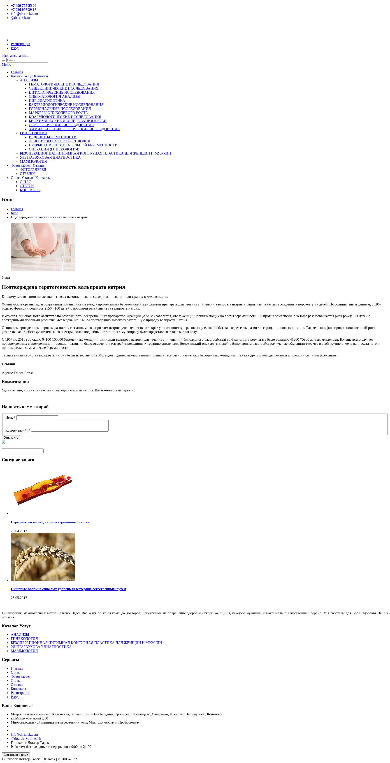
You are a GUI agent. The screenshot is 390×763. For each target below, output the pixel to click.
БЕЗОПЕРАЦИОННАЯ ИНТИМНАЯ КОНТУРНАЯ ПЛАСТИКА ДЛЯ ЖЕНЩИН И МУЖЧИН (95, 153)
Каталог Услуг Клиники (29, 76)
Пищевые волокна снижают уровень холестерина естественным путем (68, 589)
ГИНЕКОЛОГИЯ (33, 133)
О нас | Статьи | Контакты (31, 178)
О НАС (25, 182)
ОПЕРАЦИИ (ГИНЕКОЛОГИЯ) (54, 149)
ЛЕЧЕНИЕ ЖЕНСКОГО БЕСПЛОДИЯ (59, 141)
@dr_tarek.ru (20, 18)
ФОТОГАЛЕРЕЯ (33, 169)
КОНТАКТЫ (30, 190)
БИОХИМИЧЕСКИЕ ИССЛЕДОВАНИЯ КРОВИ (68, 121)
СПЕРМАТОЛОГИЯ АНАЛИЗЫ (54, 96)
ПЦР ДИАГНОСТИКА (47, 100)
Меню (6, 64)
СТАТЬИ (27, 186)
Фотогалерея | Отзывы (28, 165)
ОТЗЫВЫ (27, 174)
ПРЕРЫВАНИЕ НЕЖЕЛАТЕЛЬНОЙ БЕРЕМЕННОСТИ (73, 145)
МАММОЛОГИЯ (33, 161)
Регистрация (20, 44)
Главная (17, 72)
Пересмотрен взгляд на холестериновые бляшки (50, 522)
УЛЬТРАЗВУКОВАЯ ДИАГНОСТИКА (50, 157)
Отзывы (17, 685)
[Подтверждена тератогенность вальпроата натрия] (43, 270)
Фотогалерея (20, 676)
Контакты (18, 689)
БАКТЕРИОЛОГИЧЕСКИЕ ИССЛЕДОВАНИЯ (66, 104)
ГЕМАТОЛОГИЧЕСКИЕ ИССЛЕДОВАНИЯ (64, 84)
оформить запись (15, 56)
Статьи (16, 680)
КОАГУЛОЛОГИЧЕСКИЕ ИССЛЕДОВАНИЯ (65, 117)
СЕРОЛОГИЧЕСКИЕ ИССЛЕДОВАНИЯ (61, 125)
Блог (14, 213)
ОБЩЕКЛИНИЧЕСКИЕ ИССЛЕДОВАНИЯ (63, 88)
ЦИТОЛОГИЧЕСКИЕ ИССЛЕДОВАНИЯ (62, 92)
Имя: (10, 417)
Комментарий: (17, 430)
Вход (15, 48)
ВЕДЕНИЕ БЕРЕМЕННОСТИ (53, 137)
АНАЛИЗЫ (29, 80)
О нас (15, 672)
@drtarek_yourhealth (26, 738)
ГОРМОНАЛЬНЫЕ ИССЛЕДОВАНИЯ (60, 109)
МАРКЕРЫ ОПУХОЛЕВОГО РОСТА (58, 113)
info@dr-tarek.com (24, 14)
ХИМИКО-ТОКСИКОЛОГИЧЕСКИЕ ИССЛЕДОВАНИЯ (74, 129)
